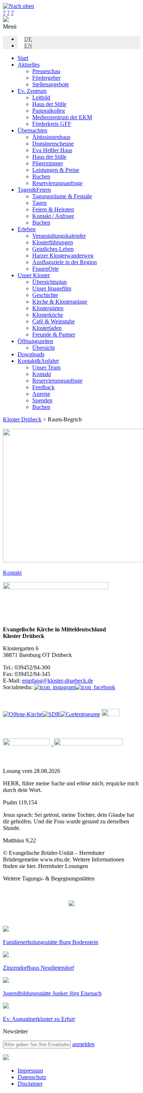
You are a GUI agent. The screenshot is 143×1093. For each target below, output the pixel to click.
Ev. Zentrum (32, 91)
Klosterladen (47, 328)
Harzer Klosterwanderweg (63, 255)
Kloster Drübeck (22, 419)
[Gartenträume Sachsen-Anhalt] (80, 714)
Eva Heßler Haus (52, 150)
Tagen (39, 203)
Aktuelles (29, 64)
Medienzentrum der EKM (62, 117)
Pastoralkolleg (48, 111)
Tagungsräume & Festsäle (62, 196)
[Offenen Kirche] (23, 714)
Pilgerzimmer (47, 163)
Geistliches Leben (53, 249)
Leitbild (41, 97)
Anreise (41, 394)
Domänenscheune (53, 143)
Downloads (31, 354)
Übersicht (43, 348)
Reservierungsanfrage (57, 183)
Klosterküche (47, 315)
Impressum (30, 1070)
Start (23, 58)
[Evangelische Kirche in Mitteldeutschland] (6, 1058)
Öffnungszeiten (35, 341)
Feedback (43, 387)
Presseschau (46, 71)
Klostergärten (47, 308)
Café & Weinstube (53, 321)
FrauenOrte (45, 269)
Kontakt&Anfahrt (38, 361)
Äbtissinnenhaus (51, 137)
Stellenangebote (50, 84)
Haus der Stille (49, 104)
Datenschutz (32, 1077)
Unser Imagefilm (51, 288)
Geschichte (45, 295)
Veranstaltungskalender (59, 236)
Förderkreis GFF (51, 124)
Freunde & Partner (53, 334)
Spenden (42, 400)
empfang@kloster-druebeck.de (57, 680)
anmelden (83, 1044)
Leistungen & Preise (55, 170)
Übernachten (32, 130)
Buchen (41, 176)
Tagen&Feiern (34, 190)
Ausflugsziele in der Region (64, 262)
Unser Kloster (34, 275)
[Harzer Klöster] (26, 743)
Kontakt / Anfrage (53, 216)
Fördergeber (46, 78)
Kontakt (41, 374)
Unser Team (46, 367)
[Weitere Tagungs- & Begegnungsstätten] (71, 904)
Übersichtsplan (49, 282)
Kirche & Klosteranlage (59, 301)
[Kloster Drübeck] (6, 20)
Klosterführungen (52, 242)
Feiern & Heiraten (53, 209)
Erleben (27, 229)
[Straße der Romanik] (51, 714)
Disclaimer (30, 1084)
